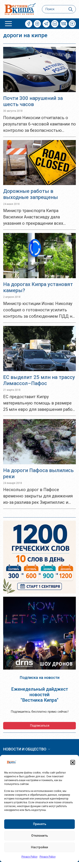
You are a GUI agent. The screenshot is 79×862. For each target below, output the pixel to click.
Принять (39, 824)
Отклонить (39, 835)
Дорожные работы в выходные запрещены (30, 194)
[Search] (71, 9)
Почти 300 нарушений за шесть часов (33, 101)
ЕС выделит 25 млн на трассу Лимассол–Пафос (39, 380)
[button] (73, 762)
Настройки (39, 847)
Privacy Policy (29, 856)
